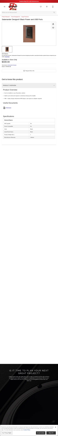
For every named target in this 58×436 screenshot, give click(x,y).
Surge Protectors (25, 16)
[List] (41, 6)
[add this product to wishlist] (53, 28)
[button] (4, 6)
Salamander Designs (12, 65)
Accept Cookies (40, 432)
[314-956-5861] (53, 6)
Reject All (51, 432)
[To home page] (13, 6)
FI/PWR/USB (8, 66)
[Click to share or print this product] (53, 24)
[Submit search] (54, 12)
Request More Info (29, 70)
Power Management (15, 16)
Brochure (8, 107)
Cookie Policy (27, 429)
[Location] (47, 6)
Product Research (6, 16)
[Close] (55, 427)
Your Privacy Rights (6, 432)
